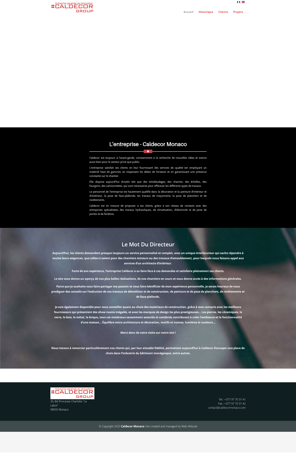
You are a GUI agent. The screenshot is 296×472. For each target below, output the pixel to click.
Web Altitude (189, 426)
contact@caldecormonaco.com (227, 408)
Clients (223, 12)
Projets (238, 12)
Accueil (189, 12)
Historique (206, 12)
